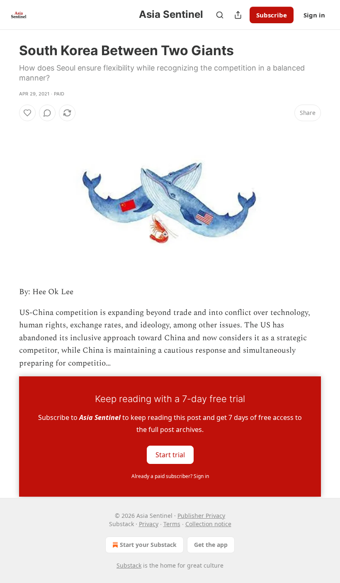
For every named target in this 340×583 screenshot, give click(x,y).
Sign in (314, 15)
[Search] (219, 15)
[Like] (27, 113)
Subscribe (271, 15)
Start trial (170, 454)
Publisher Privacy (201, 516)
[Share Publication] (238, 15)
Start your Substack (148, 545)
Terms (171, 524)
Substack (129, 565)
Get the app (211, 545)
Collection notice (208, 524)
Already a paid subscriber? (170, 476)
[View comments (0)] (47, 113)
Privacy (148, 524)
